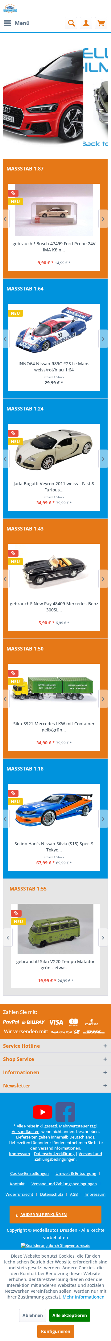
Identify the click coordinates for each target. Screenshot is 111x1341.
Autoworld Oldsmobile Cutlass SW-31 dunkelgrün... (54, 847)
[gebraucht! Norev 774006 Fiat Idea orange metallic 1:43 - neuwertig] (54, 570)
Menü (22, 22)
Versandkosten (25, 1131)
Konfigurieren (55, 1331)
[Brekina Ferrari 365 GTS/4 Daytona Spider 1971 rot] (54, 210)
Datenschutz (51, 1194)
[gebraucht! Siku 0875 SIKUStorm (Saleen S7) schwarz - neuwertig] (55, 929)
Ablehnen (33, 1315)
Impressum (19, 1153)
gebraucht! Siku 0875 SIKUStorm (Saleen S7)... (55, 965)
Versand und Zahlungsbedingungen (68, 1156)
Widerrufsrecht (19, 1194)
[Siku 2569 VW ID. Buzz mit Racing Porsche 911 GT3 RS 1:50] (54, 690)
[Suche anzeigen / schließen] (71, 23)
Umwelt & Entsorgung (76, 1173)
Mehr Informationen (84, 1297)
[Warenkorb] (101, 23)
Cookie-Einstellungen (29, 1173)
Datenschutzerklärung (54, 1153)
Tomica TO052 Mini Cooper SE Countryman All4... (54, 367)
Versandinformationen (59, 1148)
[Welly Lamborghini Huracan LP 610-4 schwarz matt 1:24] (54, 450)
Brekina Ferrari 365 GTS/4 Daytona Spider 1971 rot (54, 247)
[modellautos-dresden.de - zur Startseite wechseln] (10, 8)
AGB (74, 1194)
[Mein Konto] (86, 23)
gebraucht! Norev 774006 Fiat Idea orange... (54, 603)
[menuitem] (16, 23)
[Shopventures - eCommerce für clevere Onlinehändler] (55, 1245)
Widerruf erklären (43, 1214)
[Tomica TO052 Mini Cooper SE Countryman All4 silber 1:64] (54, 330)
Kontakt (17, 1184)
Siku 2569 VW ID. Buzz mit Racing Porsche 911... (53, 727)
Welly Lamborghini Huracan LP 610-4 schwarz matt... (54, 487)
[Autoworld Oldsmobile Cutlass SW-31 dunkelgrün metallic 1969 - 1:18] (54, 810)
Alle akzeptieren (69, 1315)
